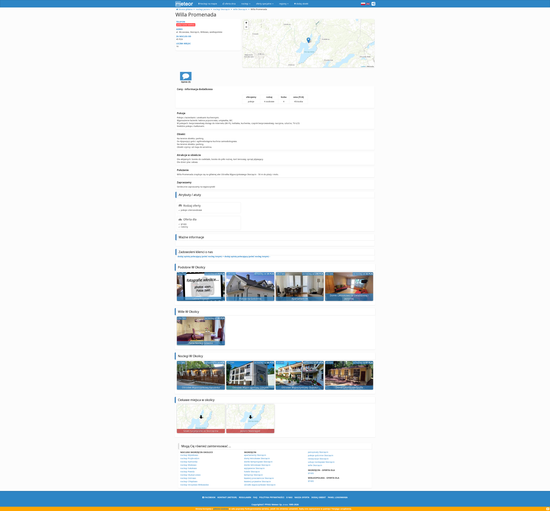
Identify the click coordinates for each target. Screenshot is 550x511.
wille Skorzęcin (315, 465)
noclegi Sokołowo (188, 468)
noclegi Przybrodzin (189, 458)
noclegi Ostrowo (188, 478)
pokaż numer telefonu (186, 24)
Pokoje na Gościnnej (250, 298)
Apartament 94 (300, 298)
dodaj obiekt (318, 497)
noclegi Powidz (187, 471)
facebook (209, 497)
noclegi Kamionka (188, 461)
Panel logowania (338, 497)
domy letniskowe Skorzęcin (257, 458)
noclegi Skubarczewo (190, 474)
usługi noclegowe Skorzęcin (321, 462)
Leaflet (363, 66)
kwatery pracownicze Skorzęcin (259, 478)
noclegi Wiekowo (188, 465)
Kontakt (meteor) (227, 497)
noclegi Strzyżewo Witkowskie (194, 484)
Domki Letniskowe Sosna (349, 387)
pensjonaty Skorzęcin (318, 452)
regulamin (245, 497)
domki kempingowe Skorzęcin (258, 461)
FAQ (255, 497)
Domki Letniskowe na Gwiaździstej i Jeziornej (349, 297)
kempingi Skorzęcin (253, 474)
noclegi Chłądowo (188, 481)
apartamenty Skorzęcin (255, 455)
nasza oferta (301, 497)
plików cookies (220, 508)
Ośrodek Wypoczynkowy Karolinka (201, 387)
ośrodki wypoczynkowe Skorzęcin (260, 484)
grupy (311, 473)
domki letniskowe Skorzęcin (257, 465)
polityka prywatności (271, 497)
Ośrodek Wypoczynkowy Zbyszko (300, 387)
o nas (289, 497)
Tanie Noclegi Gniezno (201, 343)
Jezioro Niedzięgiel (250, 431)
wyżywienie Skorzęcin (254, 468)
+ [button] (246, 22)
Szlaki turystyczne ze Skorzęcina (200, 431)
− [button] (246, 27)
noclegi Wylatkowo (189, 455)
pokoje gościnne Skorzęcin (320, 455)
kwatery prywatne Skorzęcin (257, 481)
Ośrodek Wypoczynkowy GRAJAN (250, 387)
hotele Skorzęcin (252, 471)
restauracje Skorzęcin (318, 458)
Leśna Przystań (201, 298)
